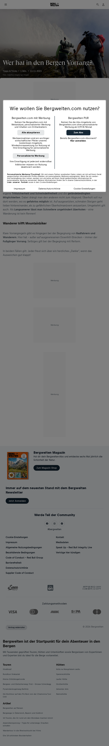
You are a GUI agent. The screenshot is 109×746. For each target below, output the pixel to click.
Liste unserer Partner (17, 182)
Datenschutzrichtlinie (49, 189)
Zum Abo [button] (78, 132)
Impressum (19, 189)
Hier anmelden (78, 141)
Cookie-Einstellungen (84, 189)
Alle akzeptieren (31, 132)
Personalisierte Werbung (31, 156)
